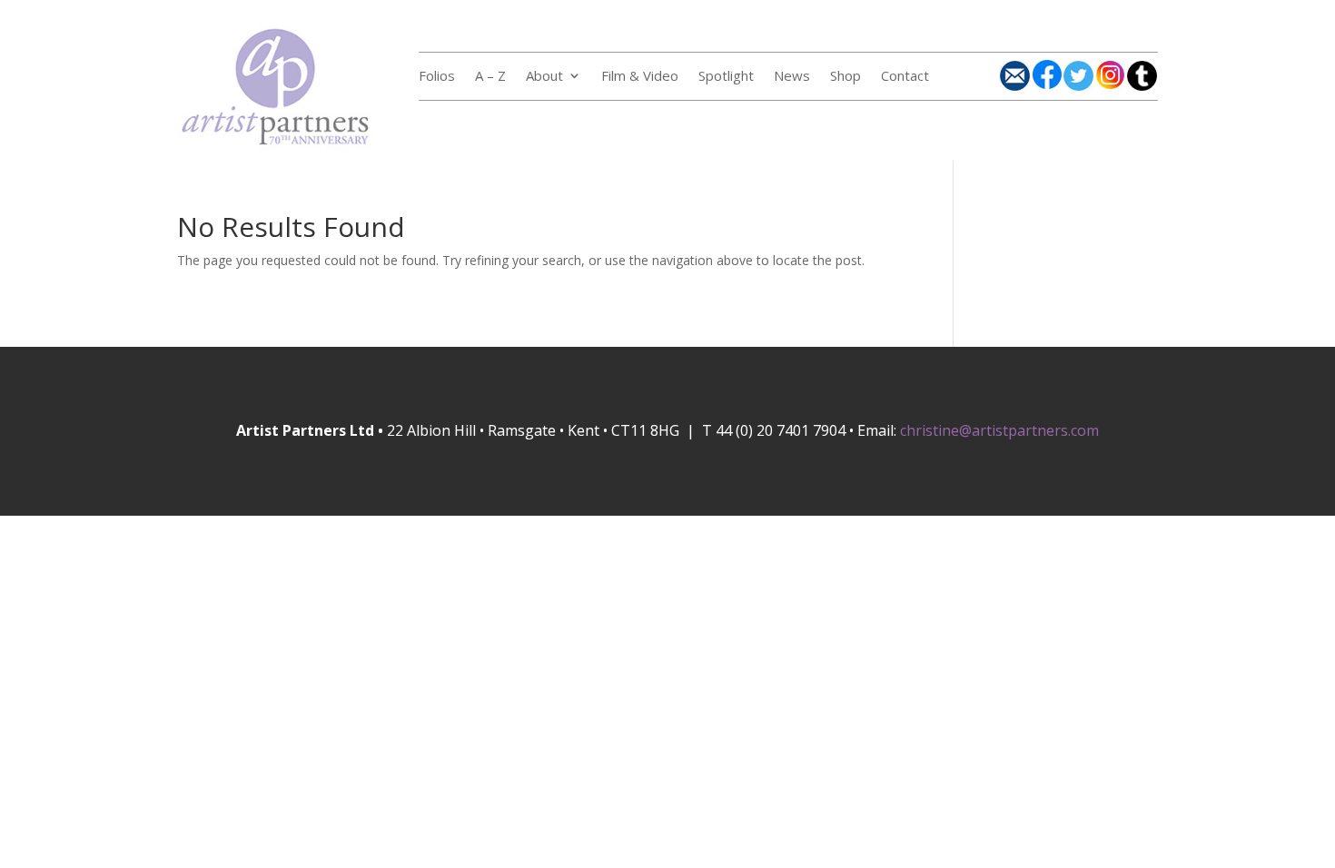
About (544, 76)
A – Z (490, 76)
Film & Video (639, 76)
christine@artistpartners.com (999, 430)
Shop (845, 76)
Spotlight (726, 76)
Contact (905, 76)
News (792, 76)
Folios (437, 76)
